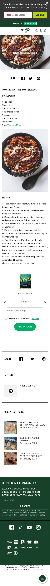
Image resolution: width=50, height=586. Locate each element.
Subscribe (25, 506)
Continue (40, 14)
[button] (18, 15)
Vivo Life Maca (14, 125)
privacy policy (39, 515)
